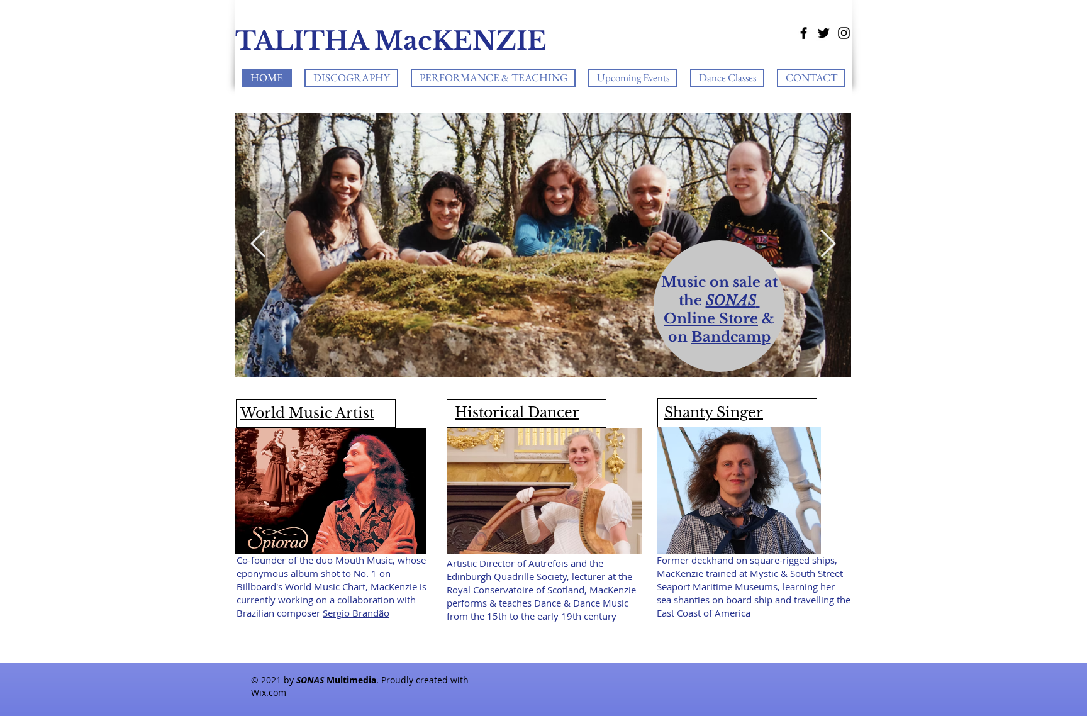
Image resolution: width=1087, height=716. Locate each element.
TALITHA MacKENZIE (391, 41)
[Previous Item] (258, 244)
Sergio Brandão (356, 613)
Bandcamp (731, 336)
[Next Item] (828, 244)
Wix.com (268, 692)
